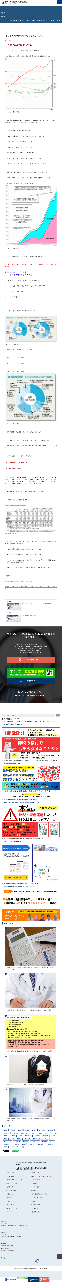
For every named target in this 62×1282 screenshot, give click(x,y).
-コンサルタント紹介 (37, 1197)
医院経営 (46, 1135)
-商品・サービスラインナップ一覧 (41, 1176)
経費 (56, 1133)
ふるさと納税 (36, 1141)
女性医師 (41, 1144)
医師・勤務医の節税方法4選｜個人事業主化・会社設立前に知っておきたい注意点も (29, 1051)
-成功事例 (34, 1183)
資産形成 (7, 1133)
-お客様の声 (9, 1187)
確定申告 (34, 1133)
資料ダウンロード (33, 681)
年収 (19, 1138)
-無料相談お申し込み (37, 1204)
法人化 (48, 1138)
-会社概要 (34, 1190)
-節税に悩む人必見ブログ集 (39, 1194)
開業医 (13, 1130)
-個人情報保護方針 (36, 1212)
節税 (6, 1130)
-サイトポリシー (35, 1208)
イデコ (19, 1146)
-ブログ (33, 1201)
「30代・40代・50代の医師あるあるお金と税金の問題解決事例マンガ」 (21, 802)
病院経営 (38, 1135)
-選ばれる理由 (35, 1172)
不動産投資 (42, 1130)
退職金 (54, 1135)
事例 (14, 1135)
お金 (13, 1138)
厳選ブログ (32, 1144)
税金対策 (26, 1141)
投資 (6, 1138)
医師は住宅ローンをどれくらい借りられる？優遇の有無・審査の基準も (26, 1085)
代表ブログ (27, 1138)
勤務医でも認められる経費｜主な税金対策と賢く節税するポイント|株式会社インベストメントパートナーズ (31, 968)
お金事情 (45, 1141)
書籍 (21, 1135)
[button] (59, 2)
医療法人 (16, 1133)
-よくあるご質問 (11, 1190)
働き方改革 (7, 1144)
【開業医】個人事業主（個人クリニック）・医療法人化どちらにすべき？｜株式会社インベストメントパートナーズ (31, 1011)
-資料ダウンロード (11, 1204)
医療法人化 (28, 1135)
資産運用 (51, 1130)
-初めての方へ (10, 1172)
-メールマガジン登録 (12, 1208)
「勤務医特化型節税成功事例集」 (11, 763)
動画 (34, 1130)
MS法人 (7, 1135)
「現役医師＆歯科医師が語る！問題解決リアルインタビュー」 (19, 886)
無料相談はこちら (33, 660)
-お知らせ (9, 1201)
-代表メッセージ (11, 1194)
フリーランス (8, 1141)
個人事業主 (24, 1133)
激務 (24, 1144)
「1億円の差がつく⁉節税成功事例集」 (13, 841)
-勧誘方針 (9, 1212)
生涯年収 (17, 1144)
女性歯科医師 (51, 1144)
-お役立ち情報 (35, 1187)
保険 (13, 1146)
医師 (20, 1130)
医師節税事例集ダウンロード (34, 1280)
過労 (53, 1141)
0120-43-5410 (12, 1279)
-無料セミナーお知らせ (13, 1183)
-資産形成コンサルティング (14, 1179)
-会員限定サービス (36, 1179)
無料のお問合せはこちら (46, 1280)
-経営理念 (9, 1197)
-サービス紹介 (10, 1176)
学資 (6, 1146)
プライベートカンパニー (45, 1133)
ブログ (15, 40)
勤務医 (27, 1130)
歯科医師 (18, 1141)
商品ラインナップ (38, 1138)
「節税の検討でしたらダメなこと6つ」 (13, 724)
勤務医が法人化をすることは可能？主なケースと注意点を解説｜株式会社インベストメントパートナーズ (31, 1119)
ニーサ (27, 1146)
